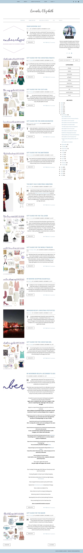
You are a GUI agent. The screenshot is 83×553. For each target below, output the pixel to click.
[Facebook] (73, 1)
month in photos (69, 92)
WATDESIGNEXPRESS (76, 551)
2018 (62, 111)
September (64, 148)
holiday (30, 186)
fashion (23, 20)
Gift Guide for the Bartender (38, 153)
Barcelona (51, 259)
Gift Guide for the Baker (36, 513)
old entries (51, 544)
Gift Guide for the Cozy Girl (37, 89)
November (64, 144)
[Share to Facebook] (45, 42)
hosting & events (44, 20)
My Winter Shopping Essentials (38, 279)
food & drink (69, 74)
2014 (62, 171)
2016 (62, 167)
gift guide (30, 60)
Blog (52, 1)
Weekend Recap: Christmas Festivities (41, 310)
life (54, 20)
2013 (62, 173)
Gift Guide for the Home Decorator (40, 121)
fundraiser (52, 435)
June (63, 154)
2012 (62, 175)
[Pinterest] (78, 1)
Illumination (41, 478)
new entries (7, 544)
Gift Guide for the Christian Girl (39, 342)
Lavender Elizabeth (62, 551)
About (25, 1)
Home (18, 1)
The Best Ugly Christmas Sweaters (40, 184)
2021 (62, 105)
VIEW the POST (30, 42)
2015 (62, 169)
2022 (62, 103)
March (63, 160)
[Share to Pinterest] (46, 42)
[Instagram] (75, 1)
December (64, 114)
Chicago (69, 68)
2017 (62, 113)
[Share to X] (44, 42)
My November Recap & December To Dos (41, 373)
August (63, 150)
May (63, 156)
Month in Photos (35, 1)
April (63, 158)
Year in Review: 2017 (34, 26)
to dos (51, 318)
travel (60, 20)
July (63, 152)
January (64, 164)
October (64, 146)
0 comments (52, 42)
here (49, 444)
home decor (32, 20)
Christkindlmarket (38, 485)
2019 (62, 109)
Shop (45, 1)
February (64, 162)
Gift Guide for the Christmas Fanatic (41, 58)
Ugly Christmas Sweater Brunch (42, 193)
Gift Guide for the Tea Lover (37, 216)
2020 (62, 107)
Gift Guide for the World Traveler (40, 247)
